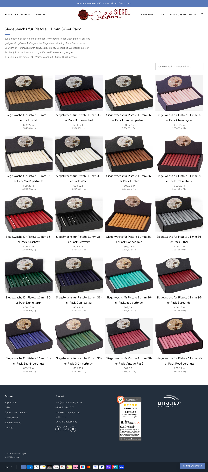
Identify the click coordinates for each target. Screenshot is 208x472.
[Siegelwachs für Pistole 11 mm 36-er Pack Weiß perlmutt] (29, 153)
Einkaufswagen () (184, 14)
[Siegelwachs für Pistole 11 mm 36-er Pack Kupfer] (129, 153)
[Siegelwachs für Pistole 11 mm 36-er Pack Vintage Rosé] (129, 336)
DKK (162, 14)
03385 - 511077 (64, 407)
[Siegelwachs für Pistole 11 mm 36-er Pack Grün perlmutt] (79, 336)
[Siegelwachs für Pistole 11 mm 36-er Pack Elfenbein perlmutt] (129, 93)
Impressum (11, 402)
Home (8, 14)
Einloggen (148, 14)
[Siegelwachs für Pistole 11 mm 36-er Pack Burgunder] (179, 275)
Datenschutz (11, 417)
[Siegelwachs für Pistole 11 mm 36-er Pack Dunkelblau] (79, 275)
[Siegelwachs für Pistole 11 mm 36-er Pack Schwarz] (79, 214)
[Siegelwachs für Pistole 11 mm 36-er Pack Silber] (179, 214)
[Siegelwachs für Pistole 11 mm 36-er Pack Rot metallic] (179, 153)
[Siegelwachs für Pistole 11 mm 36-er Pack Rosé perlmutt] (179, 336)
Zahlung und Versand (16, 412)
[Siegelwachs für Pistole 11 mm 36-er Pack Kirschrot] (29, 214)
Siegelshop (22, 14)
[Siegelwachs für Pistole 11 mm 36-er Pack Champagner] (179, 93)
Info (39, 14)
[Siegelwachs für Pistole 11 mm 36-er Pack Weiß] (79, 153)
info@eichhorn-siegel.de (68, 402)
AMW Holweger (12, 457)
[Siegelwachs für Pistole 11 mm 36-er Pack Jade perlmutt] (129, 275)
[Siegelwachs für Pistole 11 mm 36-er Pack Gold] (29, 93)
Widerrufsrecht (13, 422)
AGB (7, 407)
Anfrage (9, 427)
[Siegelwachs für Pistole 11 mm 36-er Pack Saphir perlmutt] (29, 336)
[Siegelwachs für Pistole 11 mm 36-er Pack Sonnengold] (129, 214)
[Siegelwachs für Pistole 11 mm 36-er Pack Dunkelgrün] (29, 275)
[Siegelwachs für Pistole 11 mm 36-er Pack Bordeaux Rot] (79, 93)
